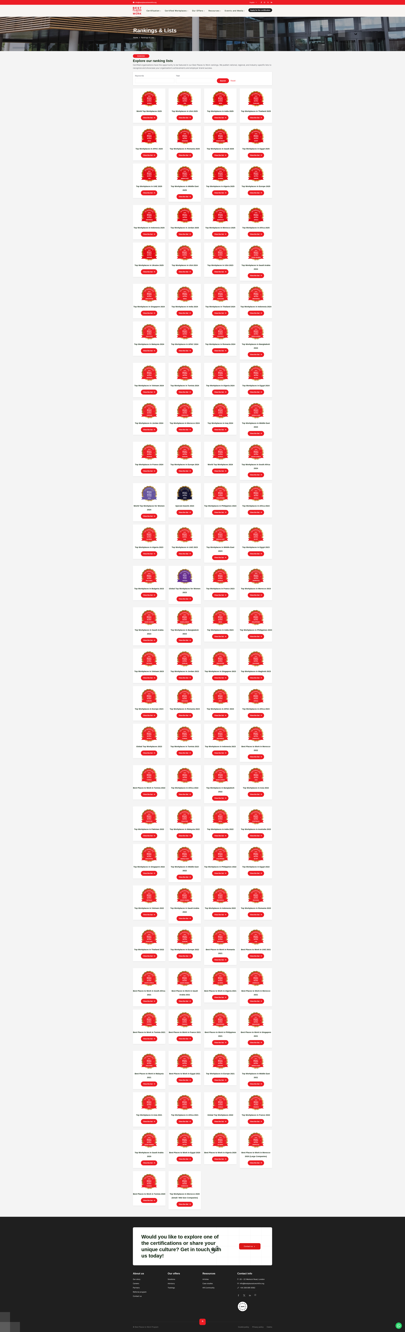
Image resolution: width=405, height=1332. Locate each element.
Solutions (171, 1279)
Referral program (139, 1292)
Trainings (171, 1288)
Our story (136, 1279)
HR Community (208, 1288)
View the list (148, 118)
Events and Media (234, 11)
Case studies (207, 1283)
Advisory (171, 1283)
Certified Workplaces (176, 11)
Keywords (139, 76)
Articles (205, 1279)
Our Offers (197, 11)
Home (135, 38)
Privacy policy (258, 1327)
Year (178, 76)
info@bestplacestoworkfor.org (252, 1283)
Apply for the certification (260, 10)
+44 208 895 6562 (247, 1288)
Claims (269, 1327)
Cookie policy (243, 1327)
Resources (214, 11)
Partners (136, 1288)
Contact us (248, 1246)
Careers (136, 1283)
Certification (153, 11)
